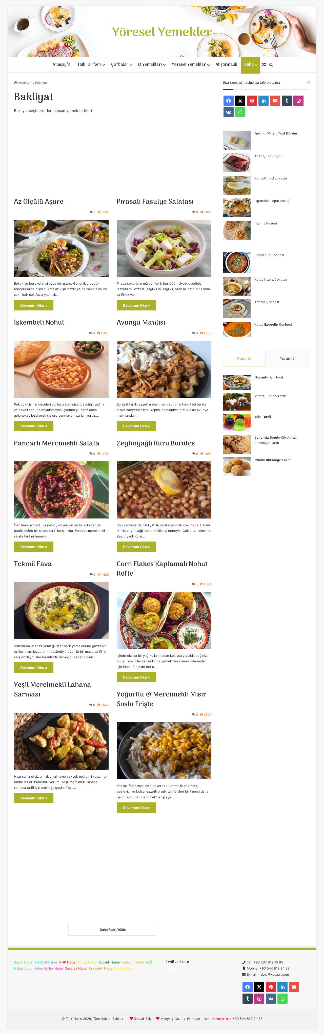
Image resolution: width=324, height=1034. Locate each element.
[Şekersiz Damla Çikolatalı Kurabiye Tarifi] (237, 444)
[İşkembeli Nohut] (61, 369)
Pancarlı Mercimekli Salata (56, 443)
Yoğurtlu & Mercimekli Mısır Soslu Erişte (161, 699)
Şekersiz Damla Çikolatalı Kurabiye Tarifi (275, 440)
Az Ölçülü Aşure (38, 202)
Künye (165, 1018)
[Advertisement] (112, 154)
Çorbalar (119, 64)
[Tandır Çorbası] (237, 308)
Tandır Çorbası (266, 302)
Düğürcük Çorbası (269, 255)
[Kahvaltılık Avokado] (237, 185)
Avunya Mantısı (141, 322)
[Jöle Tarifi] (237, 423)
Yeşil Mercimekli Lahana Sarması (52, 690)
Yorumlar (288, 358)
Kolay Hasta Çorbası (270, 280)
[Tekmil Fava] (61, 610)
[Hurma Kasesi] (237, 230)
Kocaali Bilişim (144, 1019)
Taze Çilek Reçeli (268, 156)
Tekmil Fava (33, 564)
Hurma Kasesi (265, 224)
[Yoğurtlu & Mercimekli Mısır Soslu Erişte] (164, 750)
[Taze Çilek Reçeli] (237, 162)
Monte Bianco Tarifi (270, 396)
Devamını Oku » (33, 305)
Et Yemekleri (150, 64)
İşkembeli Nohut (39, 322)
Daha (249, 64)
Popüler (244, 358)
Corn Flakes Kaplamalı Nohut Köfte (162, 569)
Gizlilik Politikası (187, 1018)
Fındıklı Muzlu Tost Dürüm (275, 134)
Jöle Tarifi (262, 417)
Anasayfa (61, 64)
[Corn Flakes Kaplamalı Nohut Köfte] (164, 620)
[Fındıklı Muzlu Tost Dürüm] (237, 140)
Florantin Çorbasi (268, 377)
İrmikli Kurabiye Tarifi (272, 460)
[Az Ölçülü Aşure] (61, 248)
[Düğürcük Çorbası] (237, 262)
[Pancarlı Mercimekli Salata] (61, 490)
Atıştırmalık (226, 64)
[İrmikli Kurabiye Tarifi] (237, 466)
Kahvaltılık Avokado (270, 179)
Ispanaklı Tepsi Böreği (272, 201)
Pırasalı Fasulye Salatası (155, 202)
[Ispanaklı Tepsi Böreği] (237, 207)
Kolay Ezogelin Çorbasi (273, 325)
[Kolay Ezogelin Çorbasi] (237, 329)
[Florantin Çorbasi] (237, 382)
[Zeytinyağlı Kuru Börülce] (164, 490)
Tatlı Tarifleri (89, 64)
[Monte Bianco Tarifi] (237, 402)
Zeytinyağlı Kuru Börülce (156, 443)
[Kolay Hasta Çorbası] (237, 286)
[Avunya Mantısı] (164, 369)
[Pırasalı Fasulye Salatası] (164, 248)
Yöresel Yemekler (189, 64)
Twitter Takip (177, 962)
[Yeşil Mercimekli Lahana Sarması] (61, 741)
